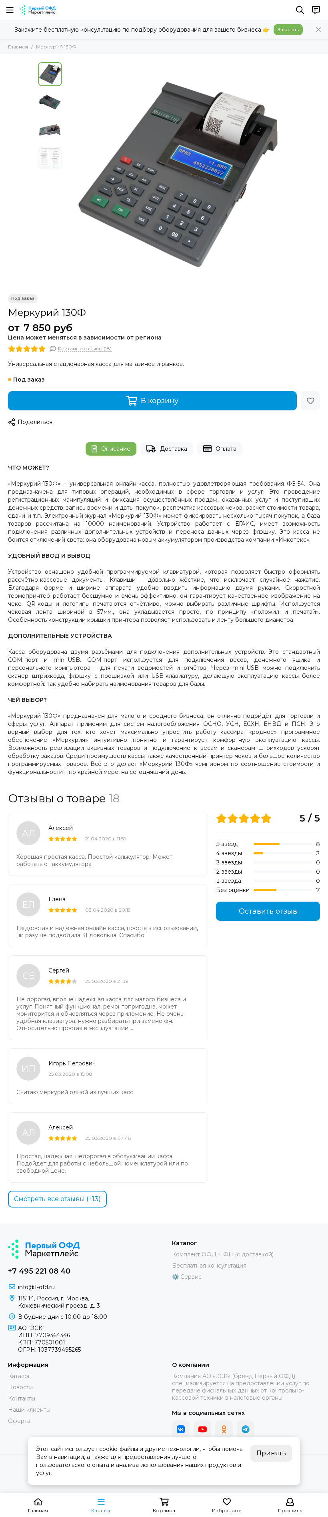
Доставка (173, 448)
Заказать (288, 29)
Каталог (19, 1376)
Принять (271, 1453)
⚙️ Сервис (187, 1276)
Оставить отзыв (268, 911)
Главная (18, 47)
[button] (70, 174)
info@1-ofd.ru (36, 1287)
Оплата (226, 448)
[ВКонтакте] (181, 1429)
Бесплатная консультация (209, 1265)
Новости (20, 1387)
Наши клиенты (29, 1409)
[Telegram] (245, 1429)
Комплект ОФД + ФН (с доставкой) (223, 1254)
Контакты (21, 1398)
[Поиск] (300, 10)
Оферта (19, 1421)
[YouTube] (202, 1429)
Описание (115, 448)
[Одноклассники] (224, 1429)
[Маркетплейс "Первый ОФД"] (38, 10)
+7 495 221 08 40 (39, 1271)
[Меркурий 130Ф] (178, 174)
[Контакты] (316, 10)
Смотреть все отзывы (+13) (57, 1199)
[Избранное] (310, 400)
